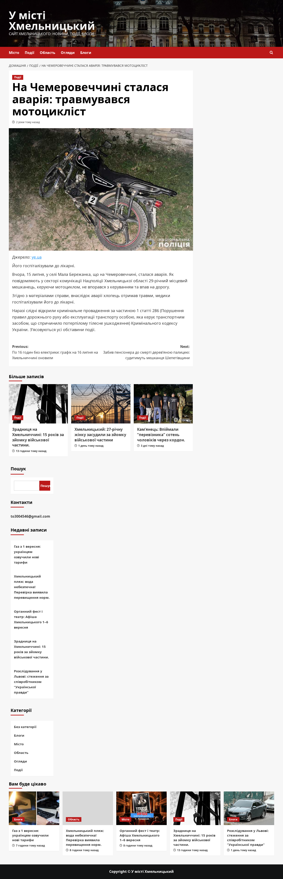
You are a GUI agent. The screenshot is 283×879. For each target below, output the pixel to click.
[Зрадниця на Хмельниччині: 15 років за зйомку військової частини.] (38, 403)
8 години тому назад (84, 850)
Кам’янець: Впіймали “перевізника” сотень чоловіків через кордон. (161, 434)
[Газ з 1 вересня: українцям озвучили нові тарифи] (34, 808)
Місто (14, 52)
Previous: (55, 352)
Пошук (18, 469)
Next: (146, 352)
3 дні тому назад (152, 446)
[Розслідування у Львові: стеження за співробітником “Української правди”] (249, 808)
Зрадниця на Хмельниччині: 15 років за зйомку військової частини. (38, 437)
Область (47, 52)
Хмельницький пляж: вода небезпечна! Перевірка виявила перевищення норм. (32, 587)
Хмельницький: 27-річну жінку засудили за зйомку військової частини (100, 434)
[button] (271, 52)
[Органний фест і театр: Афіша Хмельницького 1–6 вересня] (141, 808)
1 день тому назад (90, 446)
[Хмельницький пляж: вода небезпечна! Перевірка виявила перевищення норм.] (88, 808)
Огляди (68, 52)
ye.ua (37, 257)
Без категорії (25, 727)
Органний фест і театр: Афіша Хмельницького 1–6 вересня (31, 619)
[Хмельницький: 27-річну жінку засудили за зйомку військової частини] (100, 403)
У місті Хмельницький (52, 20)
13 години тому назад (31, 451)
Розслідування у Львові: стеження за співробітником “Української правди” (31, 681)
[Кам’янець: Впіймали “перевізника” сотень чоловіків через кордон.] (163, 403)
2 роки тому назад (28, 122)
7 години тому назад (30, 845)
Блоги (85, 52)
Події (29, 52)
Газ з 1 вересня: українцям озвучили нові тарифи (27, 554)
